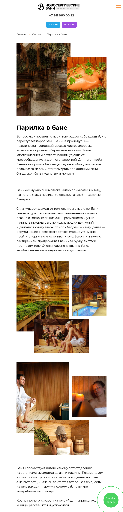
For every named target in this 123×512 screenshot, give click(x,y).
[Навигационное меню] (118, 6)
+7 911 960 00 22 (61, 15)
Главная (21, 34)
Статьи (36, 34)
